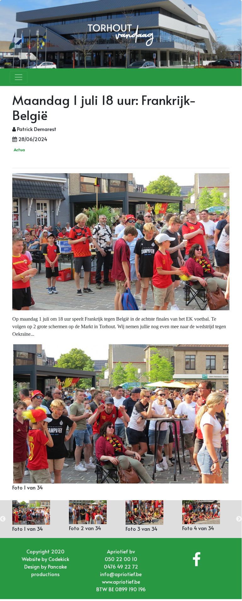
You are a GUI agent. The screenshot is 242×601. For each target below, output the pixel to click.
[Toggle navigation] (18, 77)
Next (239, 519)
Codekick (58, 558)
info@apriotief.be (121, 573)
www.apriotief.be (121, 581)
